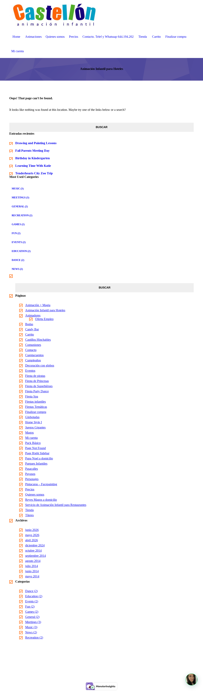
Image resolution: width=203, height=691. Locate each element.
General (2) (20, 206)
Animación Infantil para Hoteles (45, 310)
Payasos (30, 474)
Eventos (30, 370)
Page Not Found (35, 448)
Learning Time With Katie (33, 165)
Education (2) (21, 251)
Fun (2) (16, 233)
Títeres (29, 515)
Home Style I (33, 422)
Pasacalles (31, 468)
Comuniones (33, 344)
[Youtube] (106, 667)
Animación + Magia (37, 305)
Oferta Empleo (44, 319)
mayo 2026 (32, 535)
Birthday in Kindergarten (32, 158)
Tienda (142, 36)
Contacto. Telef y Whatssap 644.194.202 (108, 36)
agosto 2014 (32, 561)
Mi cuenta (17, 51)
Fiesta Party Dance (37, 391)
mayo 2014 (32, 576)
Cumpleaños (33, 360)
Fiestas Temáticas (36, 406)
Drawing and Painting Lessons (35, 143)
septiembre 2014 (35, 555)
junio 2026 (32, 530)
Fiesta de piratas (35, 375)
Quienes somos (55, 36)
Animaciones (33, 36)
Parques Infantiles (36, 463)
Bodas (29, 324)
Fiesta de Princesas (37, 381)
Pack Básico (33, 443)
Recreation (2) (22, 215)
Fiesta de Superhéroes (39, 386)
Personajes (31, 479)
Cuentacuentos (34, 355)
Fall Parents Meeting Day (32, 150)
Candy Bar (32, 329)
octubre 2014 (33, 550)
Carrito (156, 36)
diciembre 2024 (35, 545)
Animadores (32, 315)
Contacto (30, 350)
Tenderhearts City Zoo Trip (34, 173)
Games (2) (18, 224)
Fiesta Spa (31, 396)
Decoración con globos (39, 365)
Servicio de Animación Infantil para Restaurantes (55, 505)
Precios (73, 36)
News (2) (17, 268)
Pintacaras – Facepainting (41, 484)
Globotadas (32, 417)
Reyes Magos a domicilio (41, 499)
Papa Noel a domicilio (39, 458)
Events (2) (19, 242)
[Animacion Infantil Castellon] (54, 14)
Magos (29, 432)
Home (16, 36)
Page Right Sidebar (37, 453)
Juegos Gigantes (35, 427)
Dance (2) (18, 260)
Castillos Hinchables (38, 339)
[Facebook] (96, 667)
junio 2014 (32, 571)
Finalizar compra (175, 36)
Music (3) (18, 188)
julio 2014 (31, 566)
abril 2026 (31, 540)
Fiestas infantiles (35, 401)
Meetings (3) (20, 197)
